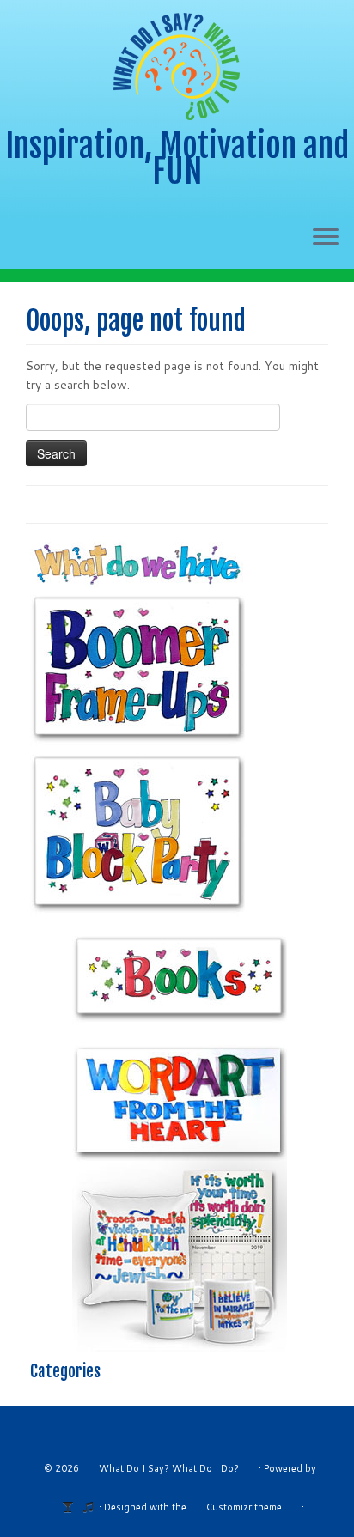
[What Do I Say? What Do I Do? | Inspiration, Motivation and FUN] (177, 67)
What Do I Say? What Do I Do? (169, 1468)
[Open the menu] (326, 238)
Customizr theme (244, 1507)
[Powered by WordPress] (73, 1503)
